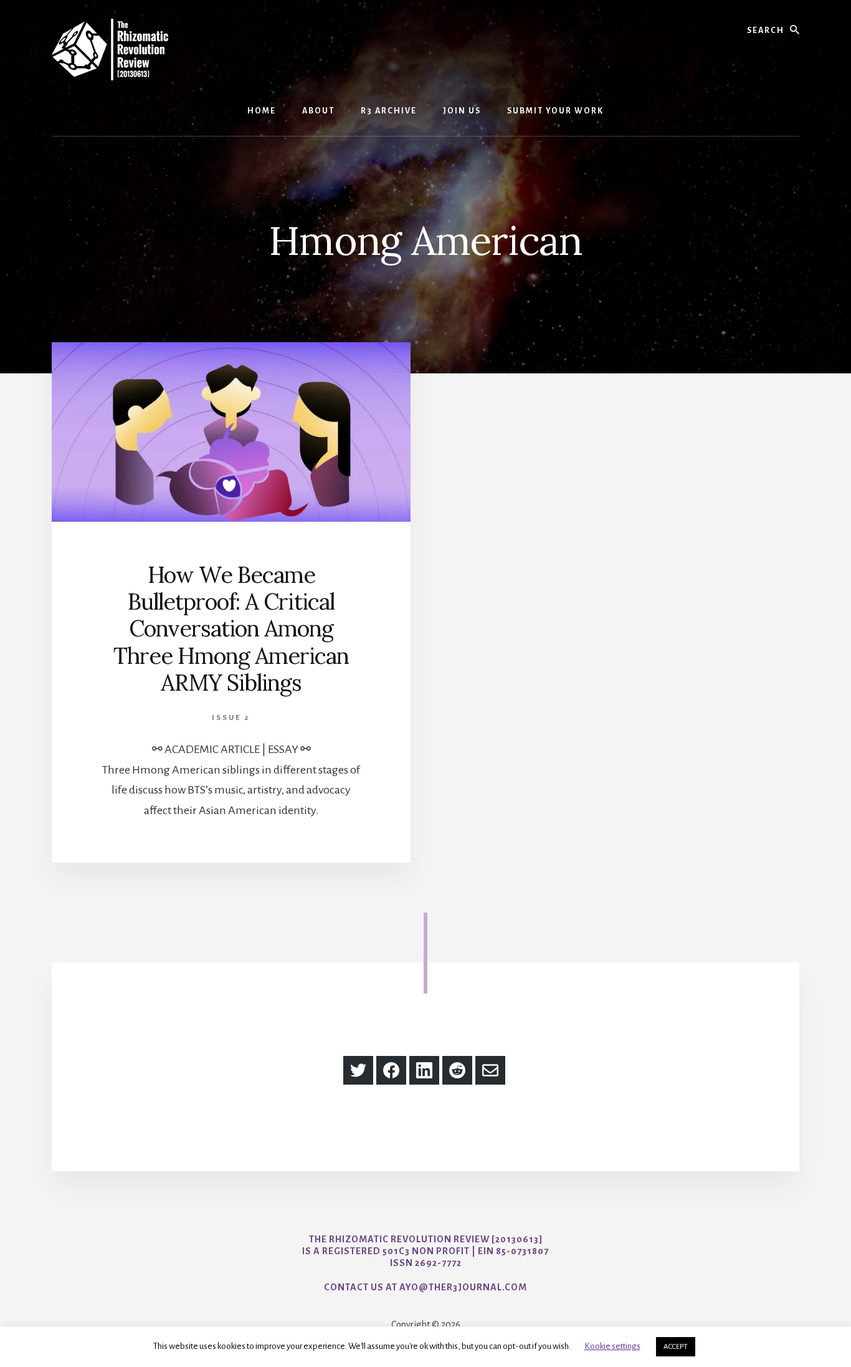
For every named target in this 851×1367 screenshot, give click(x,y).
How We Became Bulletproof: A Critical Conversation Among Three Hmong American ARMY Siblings (231, 628)
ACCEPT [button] (675, 1347)
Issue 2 (231, 718)
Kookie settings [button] (612, 1346)
